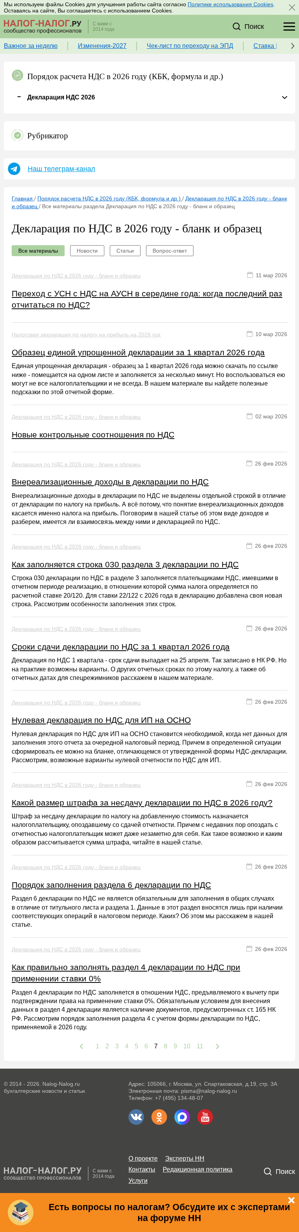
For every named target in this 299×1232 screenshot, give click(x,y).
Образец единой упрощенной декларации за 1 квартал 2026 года (138, 352)
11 (200, 1046)
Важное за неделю (31, 45)
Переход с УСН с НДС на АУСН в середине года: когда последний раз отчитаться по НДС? (147, 299)
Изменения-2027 (102, 45)
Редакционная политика (197, 1169)
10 (186, 1046)
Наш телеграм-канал (61, 169)
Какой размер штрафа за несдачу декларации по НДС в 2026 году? (142, 802)
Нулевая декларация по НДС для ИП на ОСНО (101, 719)
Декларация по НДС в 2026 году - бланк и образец (76, 276)
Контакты (141, 1169)
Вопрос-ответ (170, 251)
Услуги (138, 1180)
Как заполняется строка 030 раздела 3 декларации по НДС (125, 564)
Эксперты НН (184, 1158)
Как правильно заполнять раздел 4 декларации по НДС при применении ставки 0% (126, 973)
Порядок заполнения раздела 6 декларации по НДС (111, 884)
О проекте (143, 1158)
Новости (87, 251)
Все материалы (38, 251)
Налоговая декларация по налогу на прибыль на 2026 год (86, 334)
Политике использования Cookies (230, 4)
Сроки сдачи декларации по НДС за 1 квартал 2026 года (121, 646)
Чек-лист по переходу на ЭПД (190, 45)
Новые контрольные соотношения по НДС (93, 434)
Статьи (125, 251)
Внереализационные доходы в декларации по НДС (110, 481)
